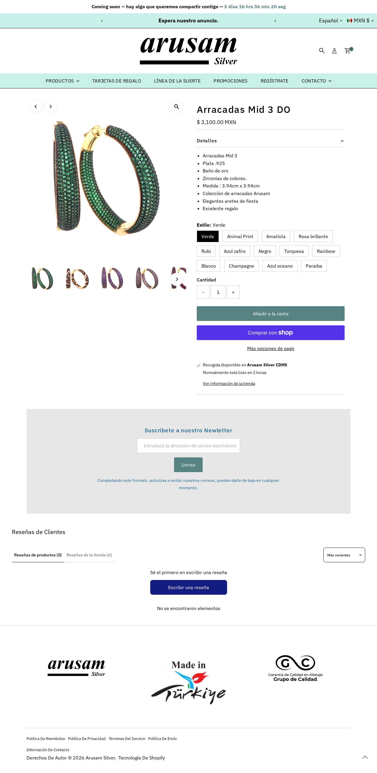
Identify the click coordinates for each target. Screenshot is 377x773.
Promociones (230, 81)
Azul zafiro (235, 251)
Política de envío (162, 738)
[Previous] (102, 20)
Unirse (188, 465)
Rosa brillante (313, 236)
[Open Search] (322, 50)
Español (328, 20)
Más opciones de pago (270, 348)
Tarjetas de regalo (116, 81)
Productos (60, 81)
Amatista (276, 236)
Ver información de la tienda (229, 383)
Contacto (315, 81)
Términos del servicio (127, 738)
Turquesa (294, 251)
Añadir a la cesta (271, 314)
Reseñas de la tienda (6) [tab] (89, 555)
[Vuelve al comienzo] (365, 757)
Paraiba (314, 266)
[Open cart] (347, 50)
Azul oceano (280, 266)
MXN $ (362, 20)
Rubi (206, 251)
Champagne (241, 266)
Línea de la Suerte (177, 81)
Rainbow (326, 251)
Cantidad (206, 280)
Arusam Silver (100, 758)
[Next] (275, 20)
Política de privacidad (87, 738)
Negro (265, 251)
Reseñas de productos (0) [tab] (38, 555)
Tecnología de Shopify (141, 758)
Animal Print (240, 236)
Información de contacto (48, 749)
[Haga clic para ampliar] (176, 106)
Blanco (208, 266)
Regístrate (275, 81)
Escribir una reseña (188, 587)
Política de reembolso (46, 738)
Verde (207, 236)
